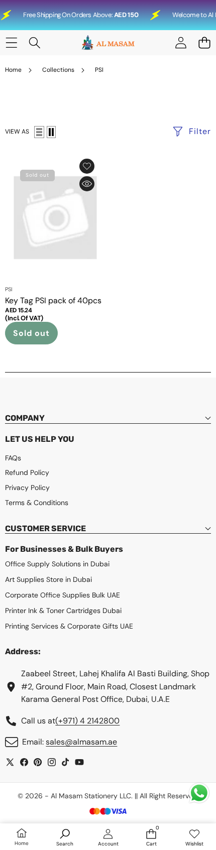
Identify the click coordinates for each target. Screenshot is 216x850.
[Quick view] (86, 183)
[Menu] (11, 43)
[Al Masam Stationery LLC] (107, 42)
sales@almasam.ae (81, 742)
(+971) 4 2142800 (87, 720)
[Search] (35, 43)
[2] (51, 132)
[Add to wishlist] (86, 166)
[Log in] (180, 43)
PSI (9, 289)
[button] (204, 43)
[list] (39, 132)
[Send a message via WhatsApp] (199, 793)
